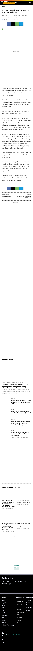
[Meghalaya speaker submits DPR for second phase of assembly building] (5, 423)
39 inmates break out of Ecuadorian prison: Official (23, 525)
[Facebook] (9, 24)
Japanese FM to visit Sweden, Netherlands (23, 501)
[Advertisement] (16, 68)
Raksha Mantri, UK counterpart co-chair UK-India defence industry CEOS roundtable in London (8, 503)
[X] (13, 24)
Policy (4, 642)
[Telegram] (21, 24)
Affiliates (29, 607)
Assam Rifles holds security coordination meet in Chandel (21, 412)
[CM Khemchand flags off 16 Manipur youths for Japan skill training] (5, 434)
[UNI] (3, 20)
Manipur (4, 382)
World (3, 6)
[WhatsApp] (17, 24)
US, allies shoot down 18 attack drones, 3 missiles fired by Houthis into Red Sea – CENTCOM (9, 526)
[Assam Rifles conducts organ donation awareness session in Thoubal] (5, 402)
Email (28, 610)
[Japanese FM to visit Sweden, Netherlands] (24, 494)
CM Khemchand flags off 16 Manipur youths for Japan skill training (20, 433)
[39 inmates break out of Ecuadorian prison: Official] (24, 517)
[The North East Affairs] (12, 2)
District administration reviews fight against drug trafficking (15, 386)
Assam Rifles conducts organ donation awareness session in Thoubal (21, 402)
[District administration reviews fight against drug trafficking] (16, 371)
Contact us (29, 605)
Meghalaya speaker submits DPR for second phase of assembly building (20, 423)
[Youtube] (7, 589)
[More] (25, 24)
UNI (6, 19)
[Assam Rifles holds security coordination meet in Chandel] (5, 413)
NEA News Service (11, 382)
